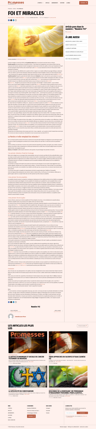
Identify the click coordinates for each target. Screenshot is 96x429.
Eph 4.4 (35, 101)
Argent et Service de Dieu (71, 45)
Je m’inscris (82, 412)
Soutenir (62, 2)
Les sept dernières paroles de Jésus (73, 55)
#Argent (12, 354)
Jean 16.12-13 (59, 74)
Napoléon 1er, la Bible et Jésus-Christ (74, 41)
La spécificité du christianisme (21, 391)
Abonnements (55, 2)
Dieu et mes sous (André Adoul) (72, 58)
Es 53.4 (46, 211)
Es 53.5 (9, 216)
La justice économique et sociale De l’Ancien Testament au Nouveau (26, 358)
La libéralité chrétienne (71, 48)
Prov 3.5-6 (24, 265)
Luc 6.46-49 (23, 59)
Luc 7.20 (18, 205)
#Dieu (9, 17)
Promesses (10, 8)
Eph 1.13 (18, 86)
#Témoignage (51, 389)
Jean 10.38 (49, 230)
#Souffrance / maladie (14, 17)
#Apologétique (13, 389)
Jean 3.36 (27, 122)
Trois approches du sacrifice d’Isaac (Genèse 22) (67, 358)
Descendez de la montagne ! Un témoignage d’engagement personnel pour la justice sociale (66, 393)
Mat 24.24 (42, 284)
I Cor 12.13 (13, 99)
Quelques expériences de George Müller (74, 51)
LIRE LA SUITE (31, 361)
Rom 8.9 (36, 67)
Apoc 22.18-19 (23, 263)
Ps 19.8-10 (18, 59)
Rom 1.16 (12, 82)
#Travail (15, 354)
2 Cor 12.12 (12, 246)
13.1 (20, 265)
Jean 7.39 (38, 84)
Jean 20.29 (49, 81)
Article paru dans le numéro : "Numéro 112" (76, 27)
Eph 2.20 (12, 252)
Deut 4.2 (17, 265)
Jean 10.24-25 (22, 228)
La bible (68, 2)
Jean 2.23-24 (23, 233)
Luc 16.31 (17, 126)
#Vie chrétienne (21, 17)
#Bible (10, 354)
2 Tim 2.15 (49, 102)
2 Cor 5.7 (38, 79)
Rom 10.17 (24, 77)
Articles (47, 2)
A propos (40, 2)
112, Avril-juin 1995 (52, 17)
